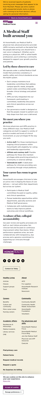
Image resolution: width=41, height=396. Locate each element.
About (24, 278)
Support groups (8, 286)
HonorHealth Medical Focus (29, 328)
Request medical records (13, 360)
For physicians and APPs (29, 322)
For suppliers (26, 284)
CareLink (25, 343)
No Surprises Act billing (12, 370)
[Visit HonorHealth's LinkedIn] (22, 260)
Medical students (9, 329)
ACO (23, 281)
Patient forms (8, 355)
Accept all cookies (12, 387)
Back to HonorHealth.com (21, 18)
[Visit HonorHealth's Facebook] (4, 260)
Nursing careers (8, 312)
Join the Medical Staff (29, 336)
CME (4, 334)
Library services (8, 332)
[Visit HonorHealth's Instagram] (9, 260)
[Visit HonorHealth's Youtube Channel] (18, 260)
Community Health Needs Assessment (28, 305)
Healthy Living (9, 278)
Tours (5, 289)
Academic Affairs (10, 321)
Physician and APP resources (28, 339)
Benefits (6, 302)
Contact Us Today (11, 268)
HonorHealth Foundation (26, 310)
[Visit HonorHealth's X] (13, 260)
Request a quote (9, 365)
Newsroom (25, 291)
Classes (5, 284)
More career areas (9, 309)
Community (26, 298)
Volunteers (25, 314)
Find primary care (10, 350)
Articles (6, 281)
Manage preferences (12, 392)
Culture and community (7, 305)
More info (6, 381)
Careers (6, 298)
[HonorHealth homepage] (13, 252)
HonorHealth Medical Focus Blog (29, 332)
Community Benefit (28, 302)
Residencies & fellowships (8, 325)
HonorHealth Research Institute (30, 287)
